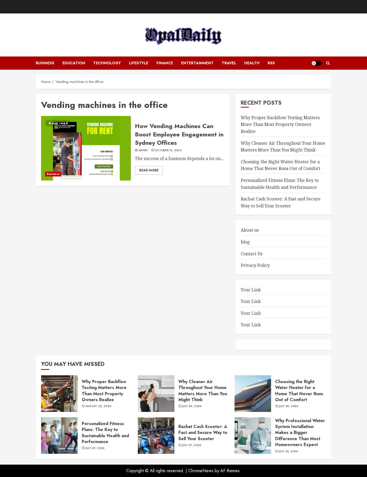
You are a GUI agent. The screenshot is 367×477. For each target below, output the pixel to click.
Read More (149, 170)
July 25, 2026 (288, 451)
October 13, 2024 (168, 150)
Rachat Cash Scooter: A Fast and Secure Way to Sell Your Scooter (202, 432)
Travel (229, 63)
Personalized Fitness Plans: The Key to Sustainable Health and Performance (105, 433)
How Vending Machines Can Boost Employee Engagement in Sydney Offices (179, 134)
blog (245, 242)
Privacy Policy (255, 265)
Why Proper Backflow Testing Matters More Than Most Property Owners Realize (280, 124)
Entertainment (197, 63)
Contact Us (251, 254)
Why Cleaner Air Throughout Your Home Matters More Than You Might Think (202, 391)
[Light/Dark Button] (316, 63)
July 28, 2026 (192, 406)
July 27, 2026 (95, 448)
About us (250, 230)
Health (252, 63)
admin (143, 150)
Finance (164, 63)
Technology (107, 63)
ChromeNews (200, 471)
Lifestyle (138, 63)
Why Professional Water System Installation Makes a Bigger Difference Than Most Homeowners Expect (300, 433)
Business (45, 63)
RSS (271, 63)
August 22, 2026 (98, 406)
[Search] (328, 63)
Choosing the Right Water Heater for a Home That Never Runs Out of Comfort (280, 165)
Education (73, 63)
